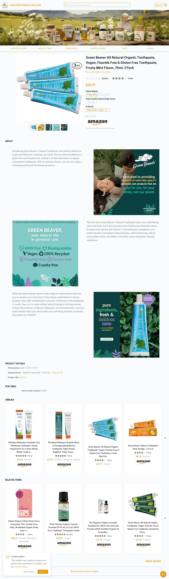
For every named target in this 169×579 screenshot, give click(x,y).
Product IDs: (17, 377)
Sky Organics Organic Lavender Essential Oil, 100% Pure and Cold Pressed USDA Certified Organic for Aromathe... (103, 527)
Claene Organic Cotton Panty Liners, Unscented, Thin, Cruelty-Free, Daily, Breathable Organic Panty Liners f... (24, 526)
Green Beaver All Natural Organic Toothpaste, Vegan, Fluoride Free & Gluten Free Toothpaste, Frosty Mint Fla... (103, 451)
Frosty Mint (92, 94)
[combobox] (97, 5)
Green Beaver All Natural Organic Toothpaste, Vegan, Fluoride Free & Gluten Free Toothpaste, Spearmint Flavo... (143, 527)
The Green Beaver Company (98, 71)
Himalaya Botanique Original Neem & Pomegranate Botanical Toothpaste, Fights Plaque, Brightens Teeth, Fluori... (63, 447)
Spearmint (104, 94)
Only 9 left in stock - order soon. (98, 110)
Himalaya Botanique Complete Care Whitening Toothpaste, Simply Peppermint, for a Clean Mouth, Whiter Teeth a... (24, 447)
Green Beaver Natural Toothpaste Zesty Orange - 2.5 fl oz (143, 447)
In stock (91, 102)
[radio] (87, 78)
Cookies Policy (21, 566)
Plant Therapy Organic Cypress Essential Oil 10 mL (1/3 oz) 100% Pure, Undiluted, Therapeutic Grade (63, 527)
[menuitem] (158, 5)
